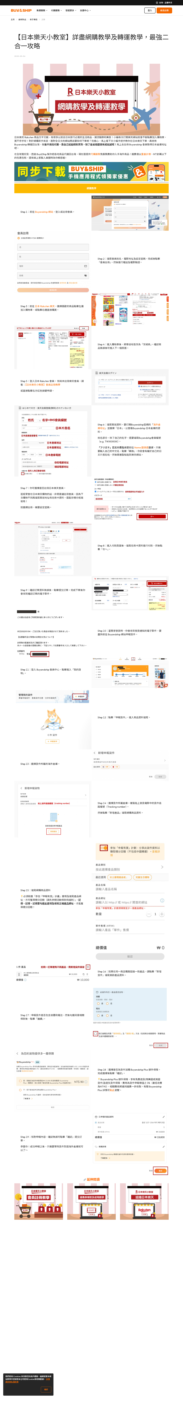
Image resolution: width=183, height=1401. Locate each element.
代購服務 (95, 154)
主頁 (13, 19)
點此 (112, 1090)
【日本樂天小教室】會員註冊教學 (42, 384)
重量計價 (146, 154)
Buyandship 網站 (44, 211)
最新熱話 (22, 19)
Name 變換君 (141, 447)
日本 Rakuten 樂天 (45, 306)
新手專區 (34, 19)
